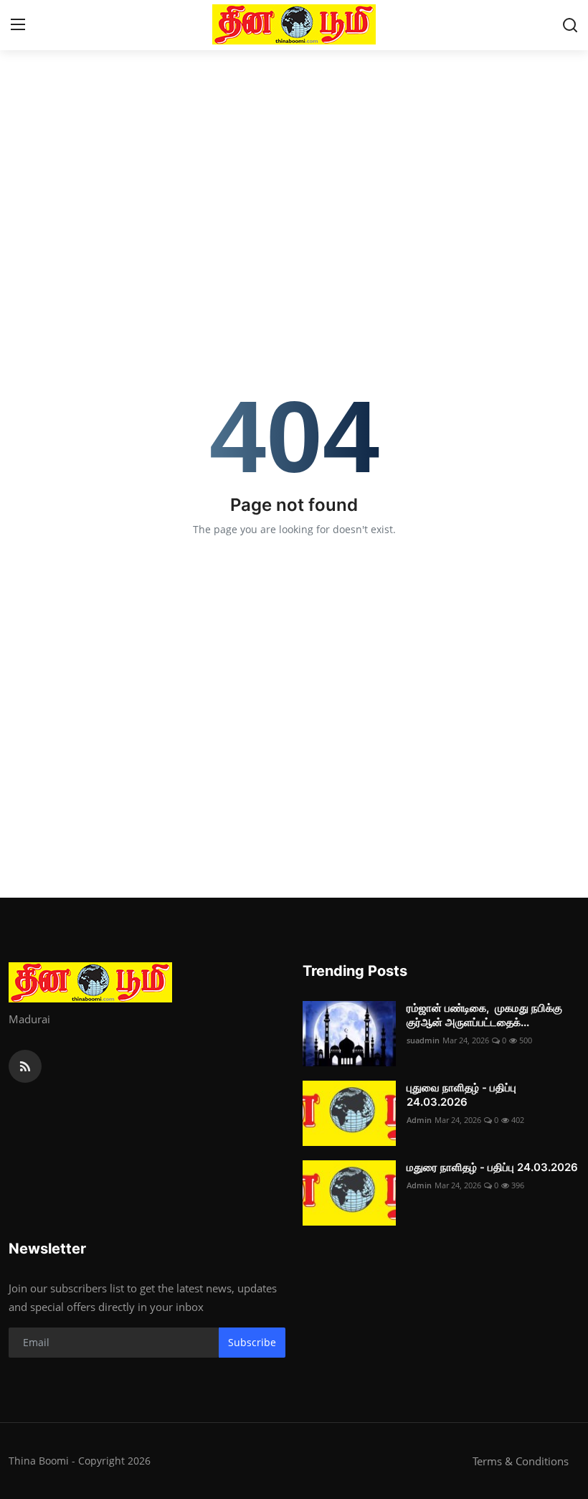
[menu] (18, 25)
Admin (419, 1119)
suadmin (423, 1040)
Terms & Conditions (521, 1461)
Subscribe (252, 1342)
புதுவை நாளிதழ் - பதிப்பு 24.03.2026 (461, 1095)
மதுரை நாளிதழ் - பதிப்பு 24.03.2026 (492, 1167)
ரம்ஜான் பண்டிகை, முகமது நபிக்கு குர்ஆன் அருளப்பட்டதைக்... (484, 1015)
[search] (570, 25)
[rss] (25, 1066)
